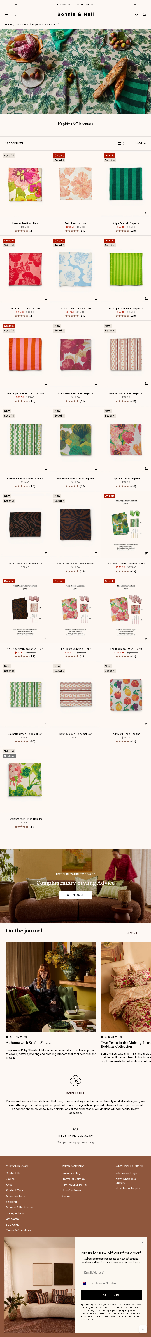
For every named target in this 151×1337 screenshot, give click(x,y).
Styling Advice (15, 1213)
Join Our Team (71, 1190)
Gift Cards (12, 1219)
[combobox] (87, 1283)
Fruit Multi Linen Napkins (126, 734)
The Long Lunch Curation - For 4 (125, 564)
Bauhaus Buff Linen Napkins (126, 394)
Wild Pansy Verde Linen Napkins (76, 479)
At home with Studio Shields (76, 3)
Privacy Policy (71, 1173)
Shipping (11, 1201)
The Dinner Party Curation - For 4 (25, 649)
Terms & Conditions (18, 1230)
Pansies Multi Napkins (25, 223)
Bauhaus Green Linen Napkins (25, 479)
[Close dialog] (142, 1242)
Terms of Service (73, 1179)
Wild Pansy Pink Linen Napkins (75, 394)
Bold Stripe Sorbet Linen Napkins (25, 394)
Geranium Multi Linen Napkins (25, 819)
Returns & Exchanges (20, 1207)
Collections (22, 24)
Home (8, 24)
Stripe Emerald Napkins (125, 223)
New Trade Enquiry (128, 1188)
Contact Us (13, 1173)
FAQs (9, 1184)
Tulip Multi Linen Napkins (126, 479)
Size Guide (13, 1224)
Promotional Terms (74, 1184)
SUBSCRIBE (111, 1295)
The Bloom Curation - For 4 (75, 649)
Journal (10, 1179)
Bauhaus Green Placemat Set (25, 734)
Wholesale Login (126, 1173)
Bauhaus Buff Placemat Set (75, 734)
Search (66, 1196)
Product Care (14, 1190)
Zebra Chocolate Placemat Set (25, 564)
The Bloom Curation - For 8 (126, 649)
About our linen (15, 1196)
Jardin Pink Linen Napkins (25, 309)
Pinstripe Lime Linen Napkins (126, 309)
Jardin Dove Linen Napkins (75, 309)
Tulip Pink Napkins (75, 223)
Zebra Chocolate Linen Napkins (75, 564)
